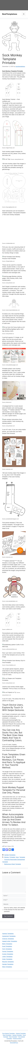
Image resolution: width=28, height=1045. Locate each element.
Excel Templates (7, 946)
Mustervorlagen (17, 1038)
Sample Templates (9, 855)
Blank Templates (7, 944)
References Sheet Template (12, 864)
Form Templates (7, 949)
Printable (12, 857)
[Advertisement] (14, 1000)
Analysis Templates (8, 938)
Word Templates (7, 967)
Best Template (13, 1036)
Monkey (6, 857)
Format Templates (7, 951)
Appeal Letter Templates (9, 941)
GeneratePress (14, 1042)
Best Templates (7, 1035)
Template (22, 857)
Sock (17, 857)
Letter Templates (7, 956)
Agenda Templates (8, 933)
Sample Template (17, 1035)
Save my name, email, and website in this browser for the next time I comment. (14, 909)
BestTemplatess (9, 14)
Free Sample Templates (8, 1033)
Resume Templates (8, 961)
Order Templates (7, 959)
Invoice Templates (7, 954)
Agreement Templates (9, 936)
